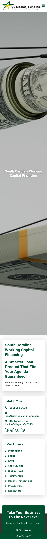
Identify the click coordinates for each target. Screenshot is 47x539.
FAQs (11, 460)
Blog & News (15, 471)
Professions (15, 450)
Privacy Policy (16, 486)
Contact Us (14, 491)
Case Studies (15, 465)
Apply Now (25, 536)
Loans (11, 455)
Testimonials (15, 476)
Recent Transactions (20, 481)
